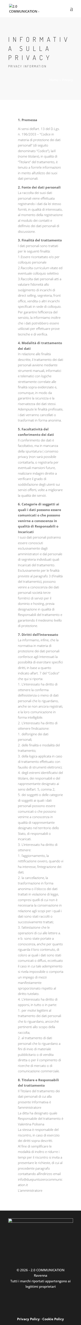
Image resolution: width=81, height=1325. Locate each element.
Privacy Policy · (29, 1319)
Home (54, 80)
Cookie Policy (53, 1319)
